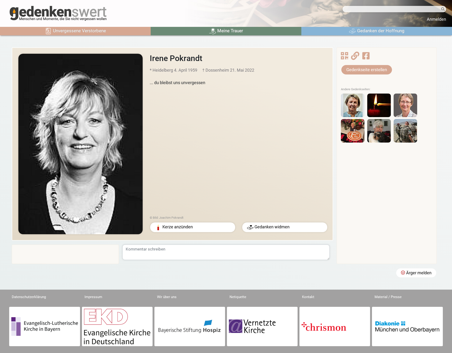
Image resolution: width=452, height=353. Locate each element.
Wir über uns (167, 297)
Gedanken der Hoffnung (380, 30)
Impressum (93, 297)
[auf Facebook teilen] (366, 57)
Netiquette (238, 297)
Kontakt (308, 297)
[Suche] (441, 9)
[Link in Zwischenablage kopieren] (355, 57)
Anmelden (436, 19)
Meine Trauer (229, 30)
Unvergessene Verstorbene (79, 30)
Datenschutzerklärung (29, 297)
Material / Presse (388, 297)
